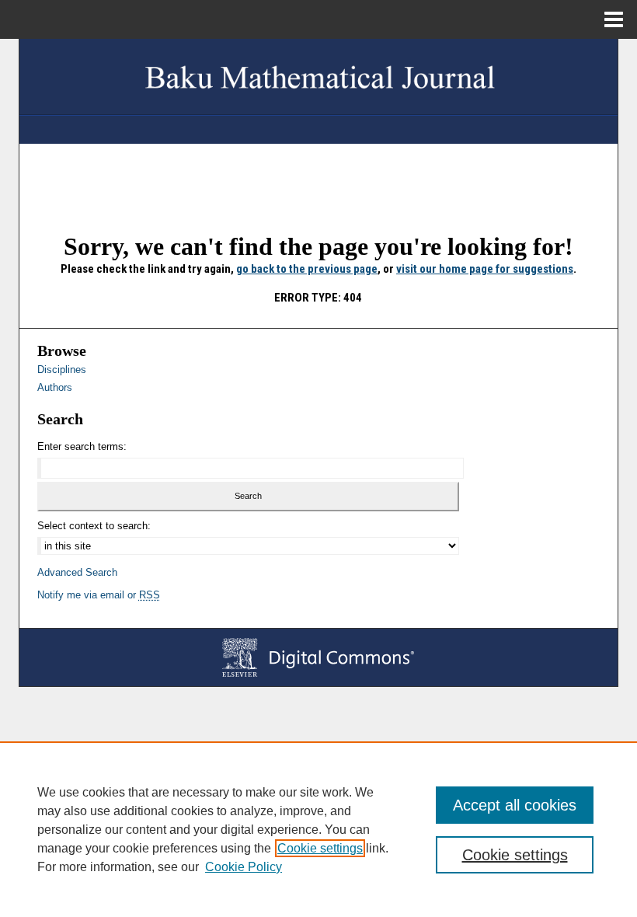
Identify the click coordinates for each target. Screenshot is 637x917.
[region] (318, 829)
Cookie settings (320, 848)
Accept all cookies (514, 805)
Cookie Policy (243, 866)
